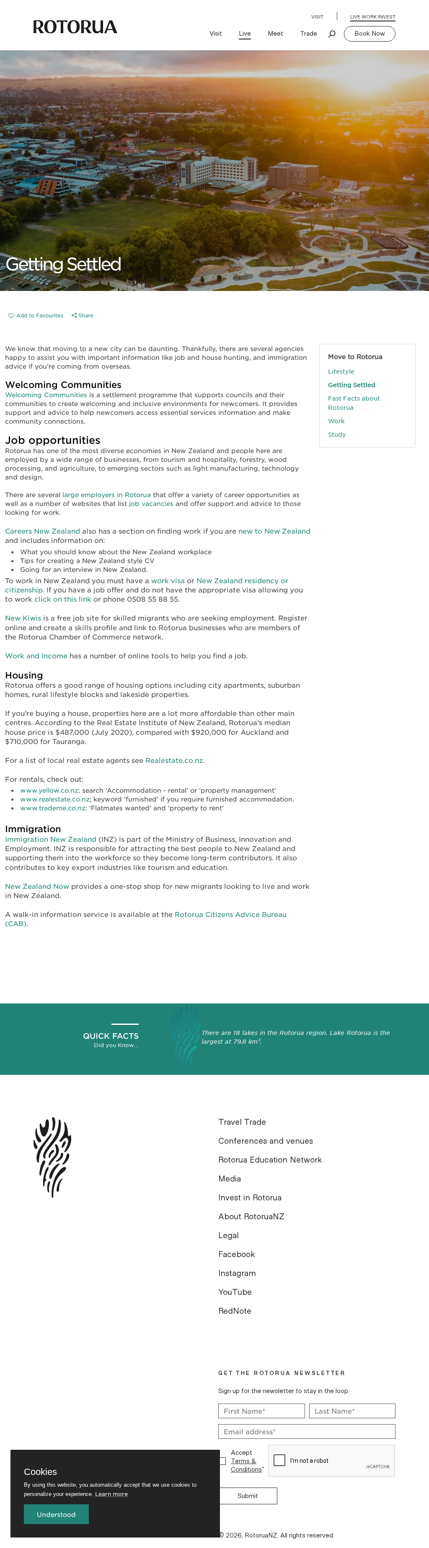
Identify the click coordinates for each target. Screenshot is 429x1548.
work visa (168, 580)
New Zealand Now (37, 886)
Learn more (111, 1493)
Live (245, 33)
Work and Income (36, 655)
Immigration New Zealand (50, 839)
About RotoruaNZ (251, 1217)
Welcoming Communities (46, 394)
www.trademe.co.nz (52, 808)
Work (336, 420)
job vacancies (151, 503)
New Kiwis (23, 617)
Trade (308, 33)
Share (85, 315)
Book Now (369, 33)
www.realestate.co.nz (55, 799)
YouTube (235, 1292)
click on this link (62, 599)
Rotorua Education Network (270, 1160)
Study (337, 434)
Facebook (236, 1254)
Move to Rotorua (355, 356)
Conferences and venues (265, 1141)
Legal (228, 1235)
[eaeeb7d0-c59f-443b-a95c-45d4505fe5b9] (35, 315)
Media (229, 1179)
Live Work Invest (372, 16)
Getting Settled (351, 384)
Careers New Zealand (42, 530)
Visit (317, 16)
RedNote (234, 1311)
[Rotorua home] (75, 27)
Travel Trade (242, 1122)
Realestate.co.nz (174, 760)
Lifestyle (341, 371)
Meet (275, 33)
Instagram (237, 1273)
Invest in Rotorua (250, 1198)
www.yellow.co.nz (49, 790)
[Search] (332, 34)
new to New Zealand (274, 530)
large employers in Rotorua (106, 494)
